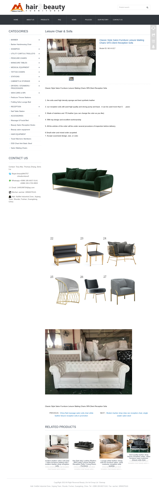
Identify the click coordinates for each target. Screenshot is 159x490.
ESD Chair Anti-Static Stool (21, 143)
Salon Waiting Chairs (19, 148)
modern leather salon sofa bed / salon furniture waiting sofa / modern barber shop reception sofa (57, 463)
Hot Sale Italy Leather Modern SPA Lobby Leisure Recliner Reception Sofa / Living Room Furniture (84, 463)
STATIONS (15, 77)
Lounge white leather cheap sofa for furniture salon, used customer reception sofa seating (111, 463)
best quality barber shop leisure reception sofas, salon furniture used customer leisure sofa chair (138, 457)
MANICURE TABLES (19, 63)
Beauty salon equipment (20, 130)
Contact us (117, 20)
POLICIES (88, 20)
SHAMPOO (15, 49)
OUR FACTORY (103, 20)
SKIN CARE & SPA (18, 93)
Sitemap (102, 482)
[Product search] (147, 7)
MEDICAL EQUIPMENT (20, 67)
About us (30, 20)
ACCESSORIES (17, 116)
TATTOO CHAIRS (18, 72)
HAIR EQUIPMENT (18, 134)
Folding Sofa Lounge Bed (21, 102)
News (74, 20)
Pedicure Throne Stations (21, 97)
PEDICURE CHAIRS (19, 58)
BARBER (14, 40)
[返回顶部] (153, 47)
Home (16, 20)
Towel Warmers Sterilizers (21, 139)
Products (45, 20)
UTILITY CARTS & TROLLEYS (23, 54)
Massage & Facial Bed (20, 120)
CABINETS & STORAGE (20, 81)
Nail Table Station (18, 111)
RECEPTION (16, 107)
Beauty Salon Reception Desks (23, 125)
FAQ (59, 20)
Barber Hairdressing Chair (21, 44)
